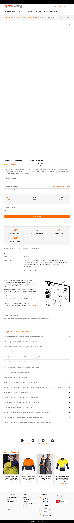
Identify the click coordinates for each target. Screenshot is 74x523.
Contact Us (14, 1)
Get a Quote (54, 221)
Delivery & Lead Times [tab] (23, 248)
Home (5, 17)
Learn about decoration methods (61, 186)
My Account (7, 1)
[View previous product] (67, 25)
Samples (10, 505)
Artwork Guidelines (12, 497)
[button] (20, 221)
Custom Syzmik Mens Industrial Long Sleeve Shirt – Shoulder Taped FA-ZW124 (62, 479)
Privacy (26, 501)
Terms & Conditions (29, 503)
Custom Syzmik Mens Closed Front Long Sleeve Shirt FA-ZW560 (11, 478)
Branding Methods (49, 11)
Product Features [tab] (9, 248)
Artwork (29, 11)
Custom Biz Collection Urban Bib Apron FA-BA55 (45, 478)
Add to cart (38, 216)
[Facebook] (57, 496)
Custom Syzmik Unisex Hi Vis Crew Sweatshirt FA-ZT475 (28, 478)
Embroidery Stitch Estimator (12, 502)
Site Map (26, 506)
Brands (21, 11)
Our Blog (10, 499)
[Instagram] (62, 496)
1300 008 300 (31, 305)
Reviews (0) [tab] (35, 248)
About (25, 497)
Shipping (10, 509)
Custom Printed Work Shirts (29, 17)
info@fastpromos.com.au (48, 516)
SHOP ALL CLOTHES (10, 11)
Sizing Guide (11, 507)
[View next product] (69, 25)
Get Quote (38, 11)
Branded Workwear (14, 17)
